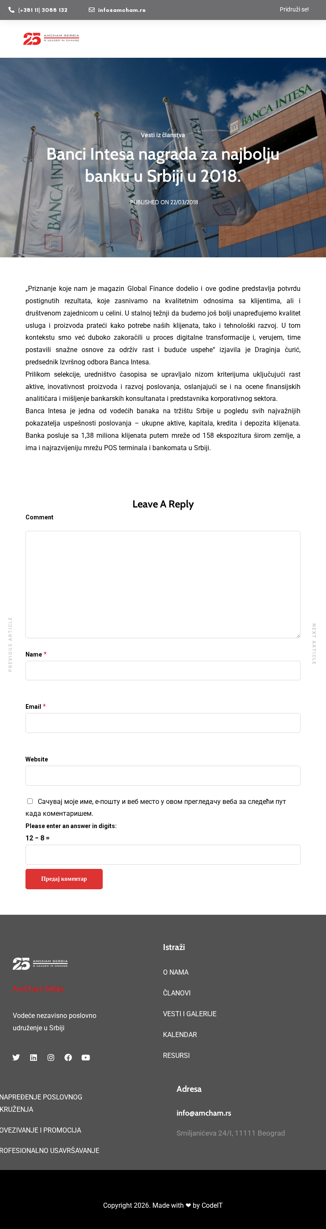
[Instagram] (51, 1057)
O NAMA (175, 972)
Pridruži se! (294, 9)
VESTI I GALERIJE (189, 1014)
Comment (39, 517)
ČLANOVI (177, 993)
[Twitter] (16, 1057)
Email (33, 706)
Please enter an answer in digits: (71, 826)
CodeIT (212, 1205)
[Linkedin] (33, 1057)
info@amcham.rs (204, 1113)
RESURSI (176, 1055)
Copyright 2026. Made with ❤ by (152, 1205)
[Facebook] (68, 1057)
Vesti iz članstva (163, 135)
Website (36, 759)
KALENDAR (180, 1035)
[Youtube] (85, 1057)
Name (33, 654)
